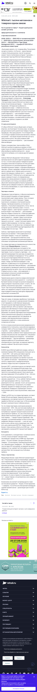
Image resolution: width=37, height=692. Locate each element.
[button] (18, 589)
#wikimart (7, 495)
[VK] (8, 673)
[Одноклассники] (20, 673)
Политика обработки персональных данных (16, 652)
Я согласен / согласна (18, 688)
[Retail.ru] (11, 3)
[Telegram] (16, 673)
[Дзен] (32, 673)
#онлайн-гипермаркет (28, 495)
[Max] (12, 673)
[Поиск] (30, 3)
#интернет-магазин (16, 495)
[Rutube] (28, 673)
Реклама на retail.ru (7, 520)
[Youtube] (24, 673)
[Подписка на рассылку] (4, 673)
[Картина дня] (25, 3)
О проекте (7, 658)
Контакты (7, 663)
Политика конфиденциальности (13, 649)
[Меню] (34, 3)
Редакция (19, 658)
